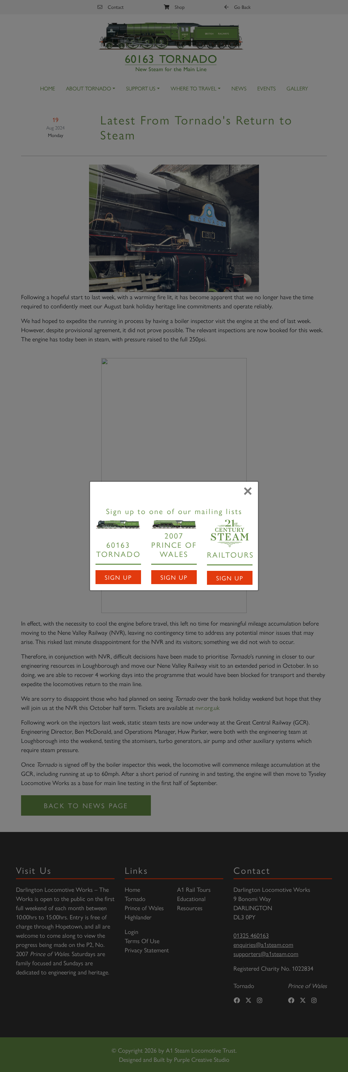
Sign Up (118, 577)
